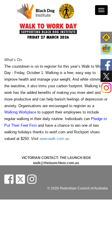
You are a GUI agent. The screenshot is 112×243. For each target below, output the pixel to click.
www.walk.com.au (54, 139)
